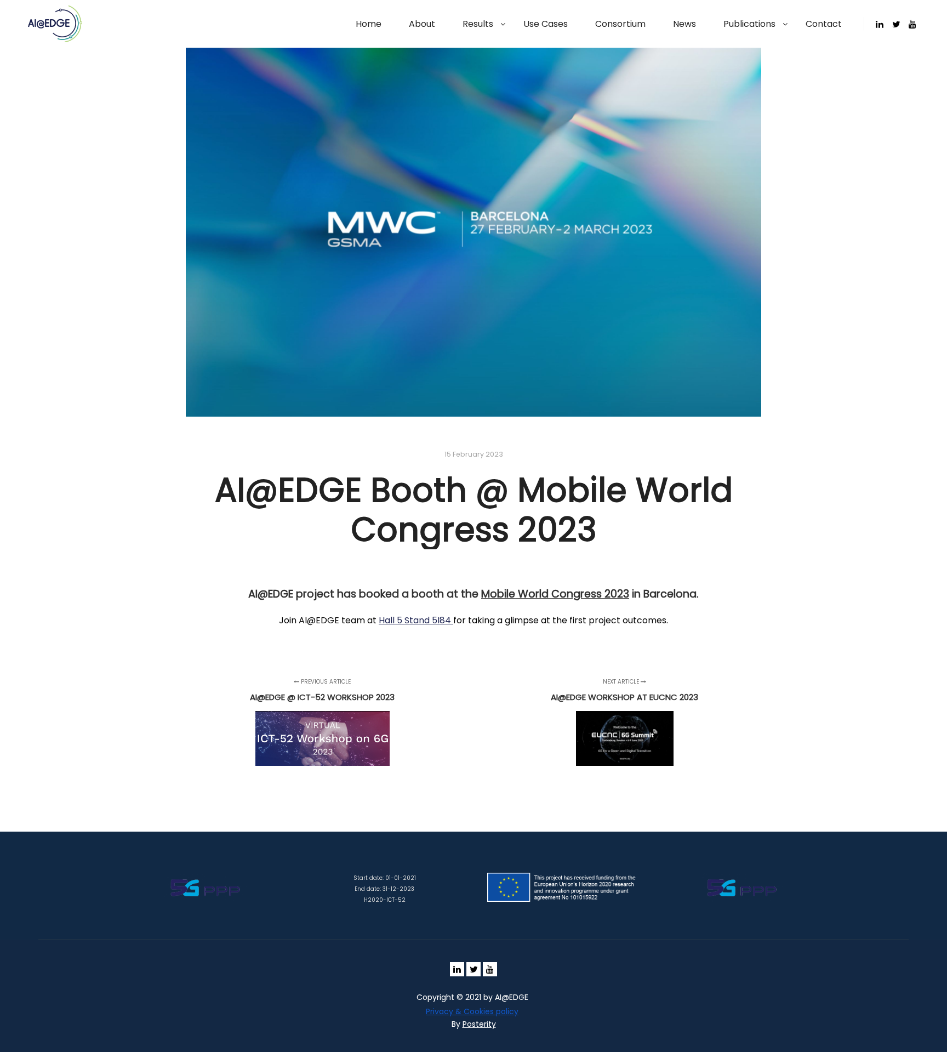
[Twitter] (896, 24)
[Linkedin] (879, 24)
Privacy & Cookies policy (472, 1011)
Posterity (479, 1024)
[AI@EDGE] (54, 24)
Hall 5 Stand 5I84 (416, 620)
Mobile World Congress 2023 (555, 594)
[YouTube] (912, 24)
